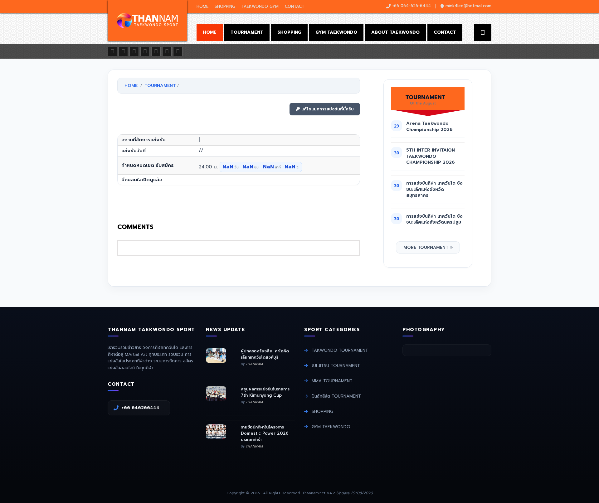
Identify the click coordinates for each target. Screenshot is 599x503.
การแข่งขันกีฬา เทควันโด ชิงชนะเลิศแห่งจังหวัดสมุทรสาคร (434, 189)
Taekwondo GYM (260, 6)
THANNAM (254, 364)
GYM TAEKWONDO (331, 426)
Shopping (225, 6)
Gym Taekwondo (336, 32)
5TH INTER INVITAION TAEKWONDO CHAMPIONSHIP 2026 (430, 156)
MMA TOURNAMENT (332, 381)
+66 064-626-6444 (411, 6)
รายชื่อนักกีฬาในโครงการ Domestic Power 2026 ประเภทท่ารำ (265, 433)
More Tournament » (428, 247)
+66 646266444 (143, 407)
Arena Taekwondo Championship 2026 (429, 126)
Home (202, 6)
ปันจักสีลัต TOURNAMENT (336, 396)
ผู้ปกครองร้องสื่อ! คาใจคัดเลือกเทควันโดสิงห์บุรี (265, 354)
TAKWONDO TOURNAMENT (340, 350)
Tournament (247, 32)
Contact (294, 6)
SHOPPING (322, 411)
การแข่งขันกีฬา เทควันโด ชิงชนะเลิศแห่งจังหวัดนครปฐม (434, 219)
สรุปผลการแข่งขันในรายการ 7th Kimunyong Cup (265, 392)
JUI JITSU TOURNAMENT (336, 365)
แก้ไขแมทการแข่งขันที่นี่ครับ (327, 109)
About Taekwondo (395, 32)
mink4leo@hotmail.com (468, 6)
